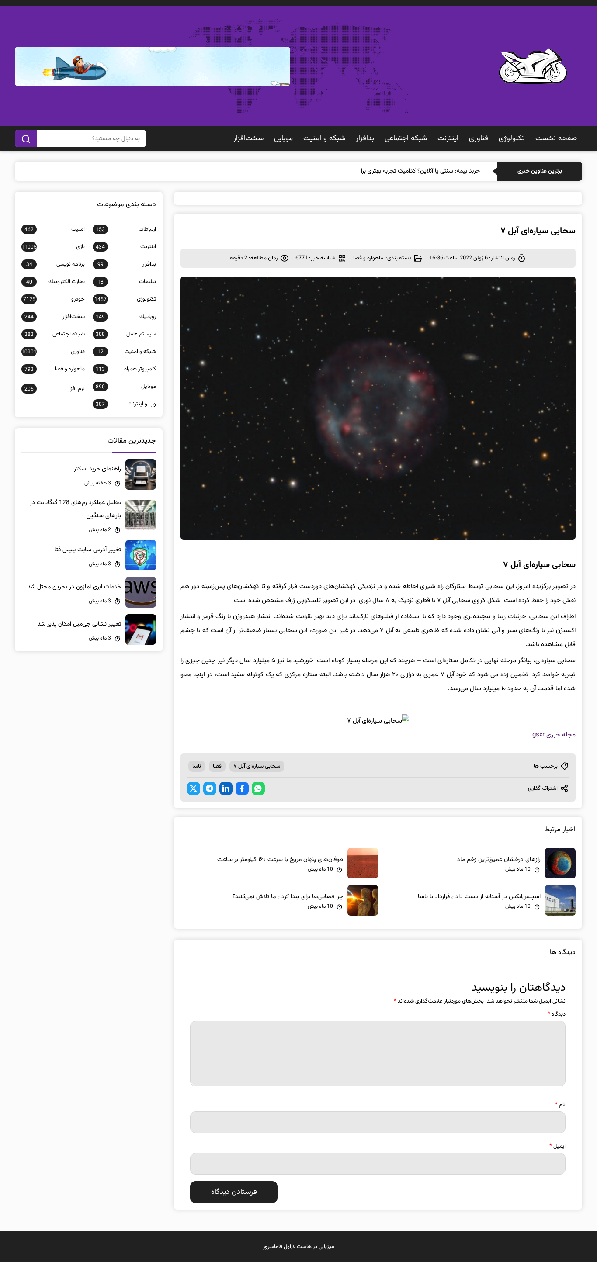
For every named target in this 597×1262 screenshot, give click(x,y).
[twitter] (193, 788)
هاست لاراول (298, 1246)
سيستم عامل (126, 334)
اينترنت (447, 138)
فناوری (478, 138)
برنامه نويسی (55, 264)
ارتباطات (126, 229)
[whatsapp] (258, 788)
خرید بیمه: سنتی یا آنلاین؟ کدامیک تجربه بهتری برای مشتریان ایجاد (400, 171)
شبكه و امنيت (324, 138)
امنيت (54, 229)
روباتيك (126, 316)
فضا (217, 766)
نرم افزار (54, 388)
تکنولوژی (512, 138)
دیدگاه (557, 1014)
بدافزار (365, 138)
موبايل (283, 138)
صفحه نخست (556, 138)
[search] (26, 138)
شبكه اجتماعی (406, 138)
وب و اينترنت (126, 404)
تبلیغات (126, 281)
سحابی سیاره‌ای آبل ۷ (256, 766)
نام (560, 1104)
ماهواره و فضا (368, 258)
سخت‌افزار (248, 138)
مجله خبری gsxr (554, 735)
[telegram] (209, 788)
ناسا (196, 766)
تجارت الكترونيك (55, 281)
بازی (52, 246)
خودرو (53, 299)
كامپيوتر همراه (126, 369)
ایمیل (557, 1146)
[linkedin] (226, 788)
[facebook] (242, 788)
